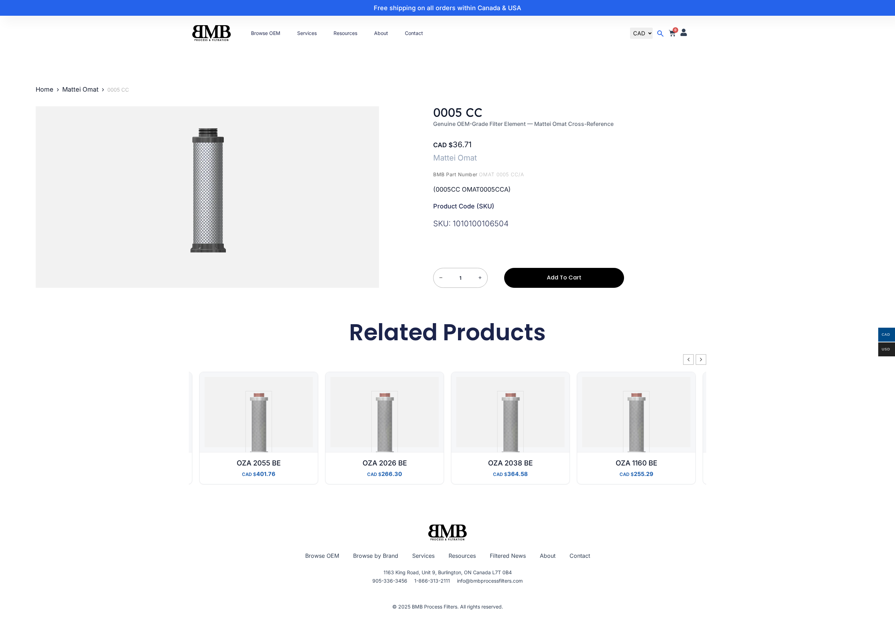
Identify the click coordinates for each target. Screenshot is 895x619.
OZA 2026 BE (385, 463)
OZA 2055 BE (259, 463)
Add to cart (564, 277)
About (381, 33)
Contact (414, 33)
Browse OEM (265, 33)
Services (307, 33)
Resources (345, 33)
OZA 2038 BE (510, 463)
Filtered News (508, 555)
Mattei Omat (80, 89)
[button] (701, 359)
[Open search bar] (660, 33)
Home (44, 89)
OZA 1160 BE (636, 463)
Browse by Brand (375, 555)
